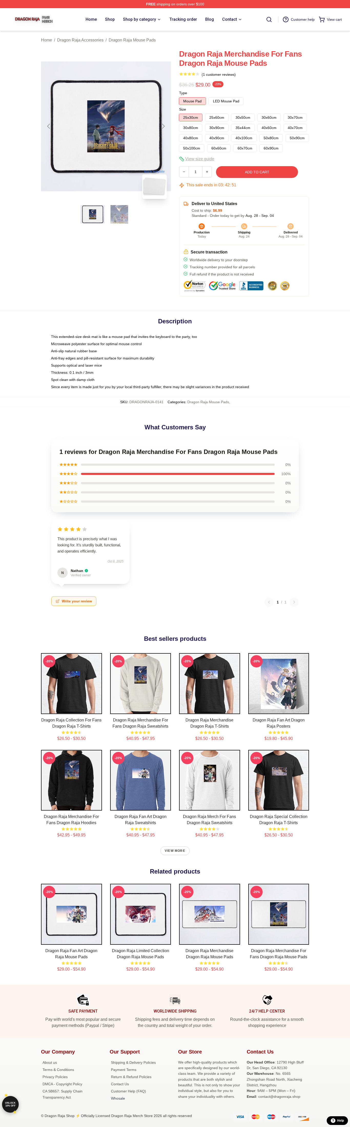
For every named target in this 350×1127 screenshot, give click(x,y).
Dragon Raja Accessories (80, 40)
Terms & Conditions (58, 1070)
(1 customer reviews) (219, 74)
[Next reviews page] (294, 602)
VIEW (71, 709)
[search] (269, 19)
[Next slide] (163, 126)
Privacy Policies (55, 1077)
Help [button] (340, 1120)
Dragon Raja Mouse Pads (132, 40)
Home (46, 40)
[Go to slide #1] (92, 214)
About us (50, 1062)
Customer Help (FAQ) (128, 1091)
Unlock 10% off (10, 1104)
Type (183, 93)
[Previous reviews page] (269, 602)
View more (175, 851)
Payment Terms (123, 1070)
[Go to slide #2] (119, 214)
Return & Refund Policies (131, 1077)
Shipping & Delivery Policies (133, 1062)
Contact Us (120, 1084)
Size (182, 109)
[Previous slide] (49, 126)
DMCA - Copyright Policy (62, 1084)
